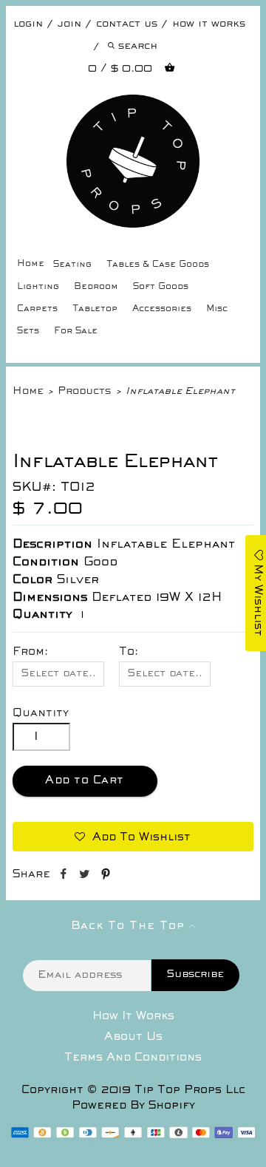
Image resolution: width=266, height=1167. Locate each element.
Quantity (41, 713)
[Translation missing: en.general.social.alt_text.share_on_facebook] (64, 876)
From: (30, 652)
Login (28, 24)
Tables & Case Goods (157, 265)
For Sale (76, 331)
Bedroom (96, 287)
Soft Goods (160, 287)
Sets (28, 331)
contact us (126, 24)
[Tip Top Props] (133, 106)
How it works (208, 24)
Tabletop (94, 309)
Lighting (38, 287)
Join (69, 24)
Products (84, 391)
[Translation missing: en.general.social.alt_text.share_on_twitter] (86, 876)
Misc (217, 309)
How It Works (133, 1016)
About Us (133, 1037)
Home (30, 264)
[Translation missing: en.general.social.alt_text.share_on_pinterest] (106, 876)
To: (128, 652)
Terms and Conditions (133, 1057)
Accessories (161, 309)
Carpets (37, 309)
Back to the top (130, 926)
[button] (133, 836)
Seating (72, 265)
